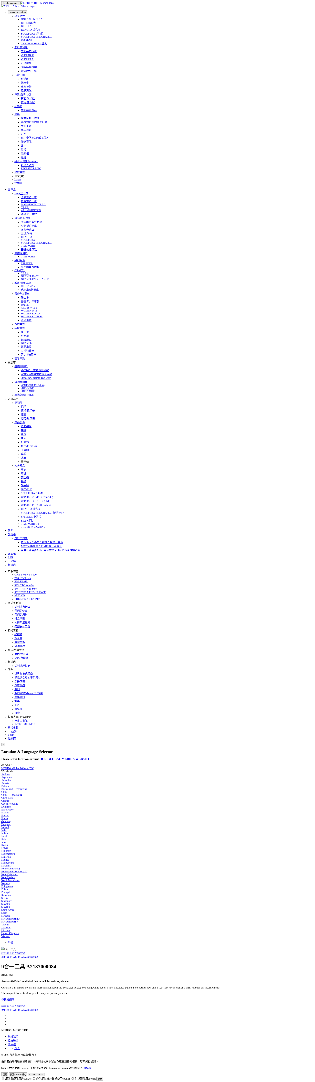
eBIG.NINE (27, 388)
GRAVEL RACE (30, 276)
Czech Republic (9, 803)
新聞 (10, 530)
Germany (6, 821)
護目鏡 (25, 485)
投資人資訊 (27, 165)
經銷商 (18, 106)
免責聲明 (13, 1040)
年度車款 (19, 328)
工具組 (25, 450)
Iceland (5, 827)
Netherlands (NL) (10, 868)
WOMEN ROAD (30, 313)
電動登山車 (21, 382)
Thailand (5, 927)
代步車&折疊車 (30, 289)
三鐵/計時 (26, 233)
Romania (6, 895)
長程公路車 (27, 229)
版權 (23, 157)
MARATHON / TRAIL (33, 204)
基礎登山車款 (29, 214)
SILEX (25, 273)
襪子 (23, 481)
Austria (5, 783)
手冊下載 (26, 126)
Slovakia (5, 904)
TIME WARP (28, 245)
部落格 (12, 534)
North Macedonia (10, 880)
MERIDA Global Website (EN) (17, 768)
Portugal (5, 892)
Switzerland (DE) (10, 918)
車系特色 (19, 16)
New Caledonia (9, 874)
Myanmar (6, 865)
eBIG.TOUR (28, 391)
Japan (4, 842)
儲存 (100, 1079)
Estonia (5, 812)
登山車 (25, 297)
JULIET (25, 304)
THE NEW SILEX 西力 (34, 43)
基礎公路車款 (29, 249)
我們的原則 (27, 59)
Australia (6, 780)
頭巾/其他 (26, 489)
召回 (23, 133)
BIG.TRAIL (27, 26)
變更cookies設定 (18, 1074)
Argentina (6, 777)
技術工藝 (19, 75)
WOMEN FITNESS (31, 316)
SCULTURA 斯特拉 (32, 33)
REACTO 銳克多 (30, 29)
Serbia (4, 898)
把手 (23, 406)
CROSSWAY (28, 286)
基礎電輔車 (21, 366)
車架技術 (26, 86)
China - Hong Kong (11, 794)
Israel (4, 836)
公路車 (25, 336)
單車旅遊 (26, 130)
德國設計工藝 (29, 71)
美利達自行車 (29, 51)
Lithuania (6, 850)
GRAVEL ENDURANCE (35, 279)
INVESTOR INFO (31, 168)
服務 (17, 114)
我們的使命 (27, 55)
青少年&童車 (22, 293)
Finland (5, 815)
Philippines (7, 886)
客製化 (12, 554)
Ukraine (5, 930)
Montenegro (7, 862)
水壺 (23, 457)
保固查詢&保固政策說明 (35, 137)
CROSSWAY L (29, 307)
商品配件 (19, 422)
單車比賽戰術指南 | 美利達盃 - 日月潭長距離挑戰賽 (50, 550)
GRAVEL (19, 270)
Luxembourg (8, 853)
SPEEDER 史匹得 (31, 516)
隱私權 (25, 153)
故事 (23, 145)
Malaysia (6, 856)
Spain (4, 912)
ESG (10, 557)
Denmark (6, 806)
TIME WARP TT (30, 523)
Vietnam (5, 936)
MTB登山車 (21, 193)
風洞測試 (26, 90)
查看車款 (19, 358)
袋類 (23, 430)
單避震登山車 (29, 201)
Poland (5, 889)
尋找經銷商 (7, 999)
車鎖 (23, 453)
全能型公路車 (29, 226)
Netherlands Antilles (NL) (14, 871)
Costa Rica (7, 797)
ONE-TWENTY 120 (32, 19)
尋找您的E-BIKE (24, 395)
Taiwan (5, 924)
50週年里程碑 (29, 67)
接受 (5, 1074)
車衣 (23, 469)
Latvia (4, 848)
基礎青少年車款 (30, 301)
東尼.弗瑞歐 (28, 102)
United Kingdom (10, 933)
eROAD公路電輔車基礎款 (36, 378)
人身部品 (19, 465)
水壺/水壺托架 (29, 446)
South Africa (7, 909)
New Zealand (8, 877)
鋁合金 (25, 82)
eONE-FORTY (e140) (32, 385)
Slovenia (5, 906)
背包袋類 (26, 426)
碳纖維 (25, 78)
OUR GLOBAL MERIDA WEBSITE (65, 759)
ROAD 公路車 (22, 218)
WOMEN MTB (29, 310)
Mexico (5, 859)
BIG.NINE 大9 (29, 22)
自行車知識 (21, 538)
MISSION (26, 39)
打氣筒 (25, 442)
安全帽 (25, 477)
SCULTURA (28, 239)
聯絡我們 (13, 1036)
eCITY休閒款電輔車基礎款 (36, 374)
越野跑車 (26, 340)
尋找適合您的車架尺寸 (34, 122)
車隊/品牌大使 (22, 94)
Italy (3, 839)
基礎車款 (26, 320)
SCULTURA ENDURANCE (36, 36)
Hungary (5, 824)
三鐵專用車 (21, 253)
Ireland (5, 833)
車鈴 (23, 438)
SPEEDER (27, 263)
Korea (4, 845)
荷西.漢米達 (28, 98)
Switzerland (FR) (10, 921)
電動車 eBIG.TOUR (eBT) (35, 501)
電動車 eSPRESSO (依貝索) (36, 505)
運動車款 (26, 346)
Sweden (5, 915)
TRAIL (25, 207)
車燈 (23, 434)
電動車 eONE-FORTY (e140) (37, 497)
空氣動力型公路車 (31, 222)
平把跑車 (19, 260)
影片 (23, 149)
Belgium (5, 786)
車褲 (23, 473)
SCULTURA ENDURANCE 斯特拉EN (42, 512)
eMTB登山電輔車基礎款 (35, 370)
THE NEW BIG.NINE (33, 526)
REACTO (26, 236)
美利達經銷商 (29, 110)
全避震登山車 (29, 197)
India (4, 830)
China (4, 791)
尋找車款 (19, 172)
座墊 (23, 414)
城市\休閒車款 (22, 283)
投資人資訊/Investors (26, 161)
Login (17, 179)
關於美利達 (21, 47)
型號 (10, 942)
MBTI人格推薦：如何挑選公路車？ (41, 546)
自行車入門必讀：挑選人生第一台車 (42, 542)
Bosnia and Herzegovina (14, 789)
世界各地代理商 (30, 118)
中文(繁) (12, 731)
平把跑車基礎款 (30, 267)
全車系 (12, 189)
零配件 (18, 402)
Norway (5, 883)
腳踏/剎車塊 (28, 418)
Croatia (5, 800)
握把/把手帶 (28, 410)
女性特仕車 (27, 350)
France (4, 818)
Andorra (5, 774)
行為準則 (26, 63)
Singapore (6, 901)
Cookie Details (36, 1074)
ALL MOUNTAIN (31, 210)
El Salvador (7, 809)
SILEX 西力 (27, 520)
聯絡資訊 (26, 141)
